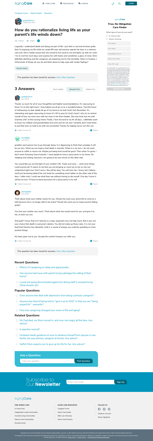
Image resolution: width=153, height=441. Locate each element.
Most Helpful (58, 89)
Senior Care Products (65, 419)
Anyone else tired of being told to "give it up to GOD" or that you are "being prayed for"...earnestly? (59, 303)
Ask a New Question (65, 77)
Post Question (83, 361)
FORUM (85, 3)
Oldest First (90, 89)
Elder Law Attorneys (65, 416)
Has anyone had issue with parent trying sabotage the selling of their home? (55, 275)
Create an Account (104, 414)
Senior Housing (115, 39)
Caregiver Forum (63, 409)
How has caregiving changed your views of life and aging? (50, 310)
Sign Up (120, 382)
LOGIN (131, 3)
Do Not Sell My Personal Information (98, 437)
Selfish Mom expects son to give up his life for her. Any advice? (52, 344)
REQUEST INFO (119, 89)
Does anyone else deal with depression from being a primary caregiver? (57, 295)
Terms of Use (72, 437)
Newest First (74, 89)
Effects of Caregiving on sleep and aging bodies (44, 267)
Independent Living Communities (26, 412)
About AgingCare (104, 417)
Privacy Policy (116, 84)
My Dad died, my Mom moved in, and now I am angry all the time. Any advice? (56, 322)
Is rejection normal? (30, 329)
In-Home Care (114, 36)
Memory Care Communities (24, 419)
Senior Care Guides (64, 412)
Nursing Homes (20, 423)
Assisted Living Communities (25, 416)
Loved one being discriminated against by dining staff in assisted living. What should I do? (56, 284)
